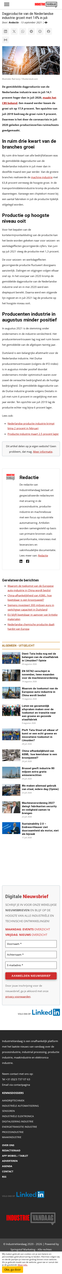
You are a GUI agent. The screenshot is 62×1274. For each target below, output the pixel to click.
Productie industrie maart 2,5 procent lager (33, 434)
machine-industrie (42, 177)
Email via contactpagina (16, 1084)
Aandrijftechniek (13, 1100)
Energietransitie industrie (19, 1126)
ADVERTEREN (10, 1160)
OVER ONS (8, 1145)
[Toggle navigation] (6, 4)
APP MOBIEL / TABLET (15, 1155)
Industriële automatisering (20, 1105)
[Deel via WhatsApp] (22, 31)
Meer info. (23, 1264)
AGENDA (7, 1166)
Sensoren (8, 1110)
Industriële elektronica (18, 1116)
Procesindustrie (13, 1132)
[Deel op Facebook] (48, 31)
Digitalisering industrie (17, 1121)
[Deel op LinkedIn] (5, 31)
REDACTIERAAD (11, 1150)
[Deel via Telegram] (31, 31)
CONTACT (7, 1171)
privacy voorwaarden (17, 996)
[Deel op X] (14, 31)
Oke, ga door (12, 1269)
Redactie (43, 555)
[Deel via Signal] (40, 31)
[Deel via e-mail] (5, 39)
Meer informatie (42, 451)
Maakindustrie (11, 1137)
